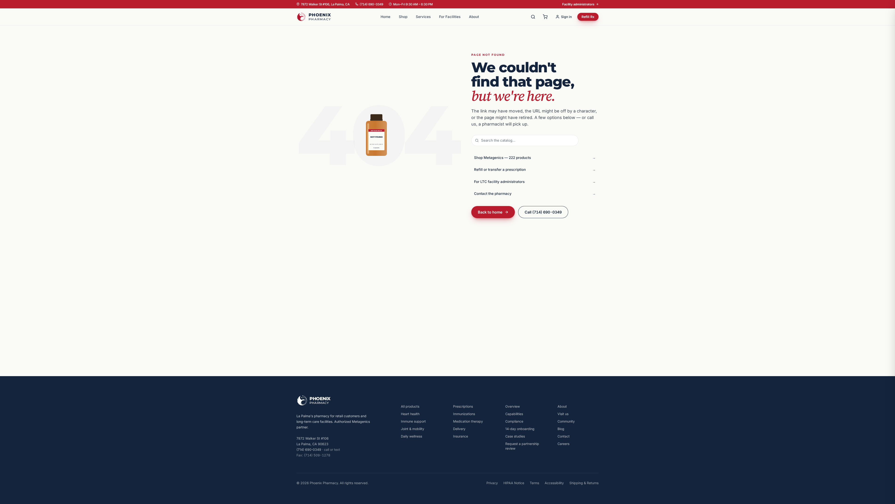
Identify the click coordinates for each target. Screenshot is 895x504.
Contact (564, 436)
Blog (561, 429)
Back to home (490, 212)
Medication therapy (468, 421)
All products (410, 406)
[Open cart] (545, 16)
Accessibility (554, 483)
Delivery (459, 429)
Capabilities (514, 414)
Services (423, 16)
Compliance (514, 421)
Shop (403, 16)
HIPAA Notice (513, 483)
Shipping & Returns (584, 483)
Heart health (410, 414)
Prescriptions (463, 406)
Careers (563, 444)
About (474, 16)
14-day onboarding (519, 429)
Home (385, 16)
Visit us (563, 414)
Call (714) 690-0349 (543, 212)
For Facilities (450, 16)
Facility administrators (578, 4)
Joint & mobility (412, 429)
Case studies (515, 436)
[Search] (533, 16)
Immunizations (464, 414)
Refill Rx (588, 17)
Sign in (566, 17)
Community (566, 421)
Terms (534, 483)
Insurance (460, 436)
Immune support (413, 421)
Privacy (492, 483)
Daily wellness (411, 436)
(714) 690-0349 (371, 4)
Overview (512, 406)
